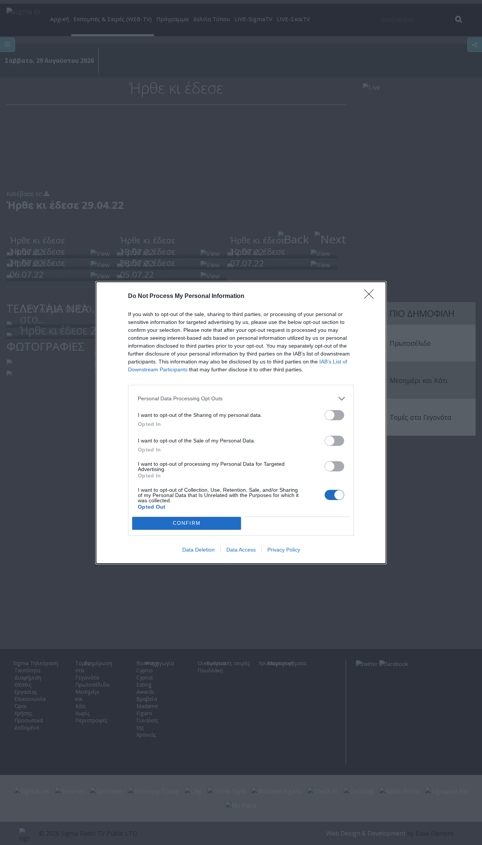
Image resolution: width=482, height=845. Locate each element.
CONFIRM (187, 523)
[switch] (334, 415)
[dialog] (241, 423)
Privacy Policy (283, 550)
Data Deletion (198, 550)
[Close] (371, 296)
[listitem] (241, 399)
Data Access (241, 550)
